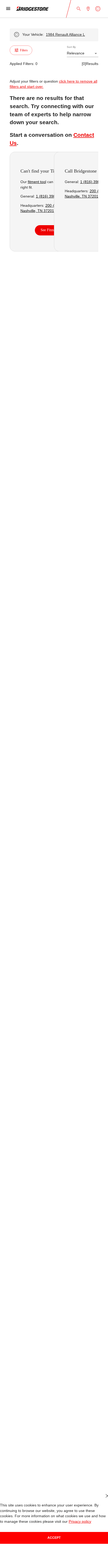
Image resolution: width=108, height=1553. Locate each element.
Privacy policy (80, 1522)
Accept (54, 1538)
